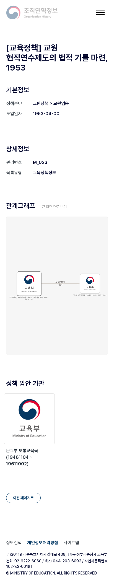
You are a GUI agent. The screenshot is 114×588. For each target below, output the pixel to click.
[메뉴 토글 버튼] (100, 12)
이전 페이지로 (23, 498)
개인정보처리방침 (42, 542)
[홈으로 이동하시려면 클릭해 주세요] (32, 12)
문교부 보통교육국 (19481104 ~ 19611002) (22, 457)
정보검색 (14, 542)
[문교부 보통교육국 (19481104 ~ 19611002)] (29, 418)
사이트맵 (71, 542)
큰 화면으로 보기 (54, 206)
